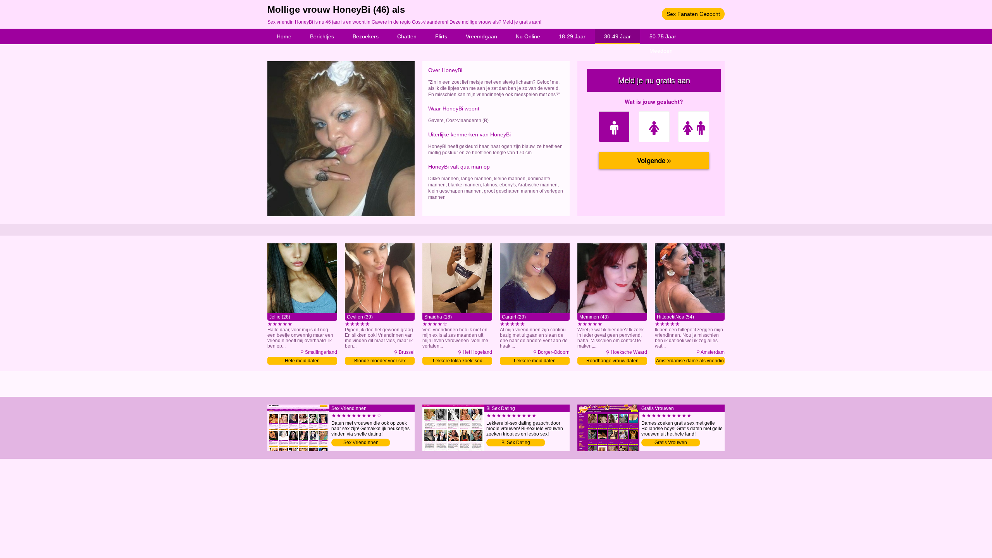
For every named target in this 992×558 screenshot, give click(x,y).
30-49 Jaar (617, 36)
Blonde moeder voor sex (380, 360)
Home (284, 36)
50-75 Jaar (662, 36)
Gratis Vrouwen (670, 442)
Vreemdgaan (481, 36)
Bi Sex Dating (515, 442)
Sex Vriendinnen (361, 442)
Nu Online (528, 36)
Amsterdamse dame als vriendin (690, 360)
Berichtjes (322, 36)
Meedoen (661, 51)
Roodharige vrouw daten (612, 360)
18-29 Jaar (572, 36)
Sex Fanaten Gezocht (693, 14)
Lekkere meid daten (535, 360)
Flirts (441, 36)
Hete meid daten (302, 360)
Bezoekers (366, 36)
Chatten (407, 36)
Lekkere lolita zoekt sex (457, 360)
